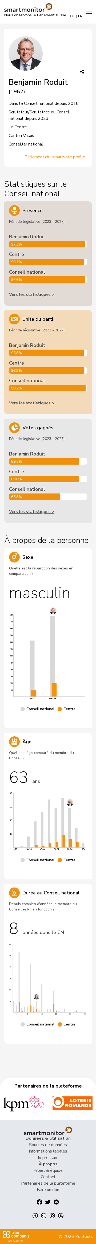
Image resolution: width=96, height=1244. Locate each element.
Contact (48, 1177)
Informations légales (48, 1151)
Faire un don (48, 1190)
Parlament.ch (37, 157)
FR (80, 16)
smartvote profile (68, 157)
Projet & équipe (48, 1170)
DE (72, 16)
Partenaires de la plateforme (48, 1183)
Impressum (48, 1158)
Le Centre (18, 127)
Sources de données (48, 1145)
